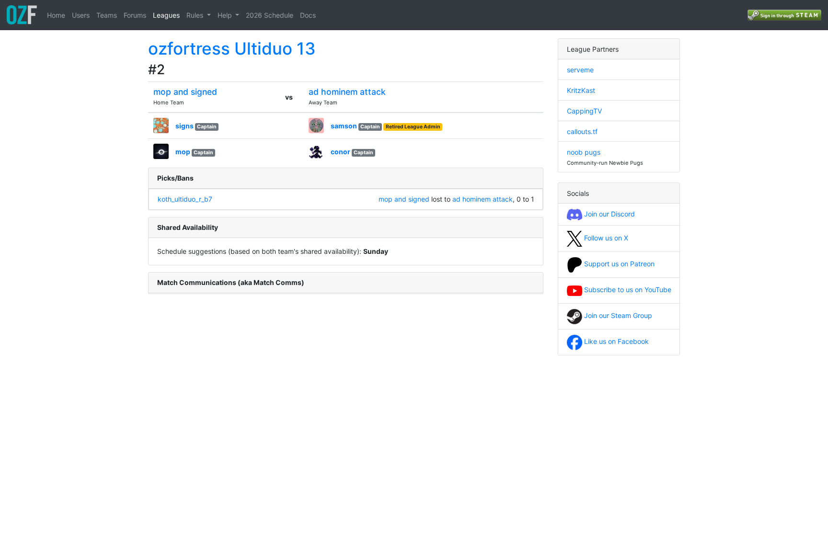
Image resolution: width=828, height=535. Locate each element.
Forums (135, 15)
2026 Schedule (269, 15)
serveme (580, 70)
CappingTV (584, 111)
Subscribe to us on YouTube (626, 289)
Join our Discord (608, 214)
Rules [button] (195, 15)
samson (344, 126)
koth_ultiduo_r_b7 (185, 199)
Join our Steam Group (617, 315)
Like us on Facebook (615, 341)
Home (56, 15)
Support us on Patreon (618, 264)
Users (81, 15)
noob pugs (583, 152)
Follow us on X (605, 238)
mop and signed (185, 92)
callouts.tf (582, 131)
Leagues (166, 15)
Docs (308, 15)
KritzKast (581, 90)
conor (340, 152)
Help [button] (226, 15)
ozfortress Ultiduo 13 (232, 48)
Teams (106, 15)
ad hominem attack (347, 92)
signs (184, 126)
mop (182, 152)
